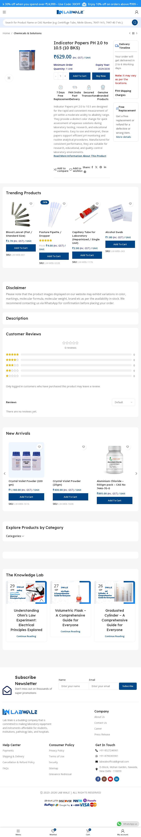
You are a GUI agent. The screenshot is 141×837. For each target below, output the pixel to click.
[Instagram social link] (104, 779)
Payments (8, 750)
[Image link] (20, 711)
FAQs (6, 768)
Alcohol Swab (114, 232)
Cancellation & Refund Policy (19, 762)
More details (123, 137)
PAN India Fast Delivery (74, 96)
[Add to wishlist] (31, 204)
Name (62, 679)
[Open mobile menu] (4, 12)
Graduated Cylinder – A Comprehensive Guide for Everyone (115, 620)
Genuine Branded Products (102, 96)
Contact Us (100, 722)
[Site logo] (70, 11)
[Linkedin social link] (105, 167)
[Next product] (136, 33)
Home (6, 33)
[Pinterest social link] (101, 167)
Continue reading (26, 636)
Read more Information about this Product (80, 155)
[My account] (136, 12)
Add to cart (79, 75)
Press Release (102, 734)
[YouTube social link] (110, 779)
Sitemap (53, 768)
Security (53, 762)
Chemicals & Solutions (28, 33)
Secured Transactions (90, 94)
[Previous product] (130, 33)
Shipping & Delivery (13, 756)
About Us (99, 716)
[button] (21, 248)
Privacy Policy (56, 750)
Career (98, 728)
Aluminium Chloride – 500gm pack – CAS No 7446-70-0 (111, 484)
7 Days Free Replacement (62, 96)
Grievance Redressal (60, 774)
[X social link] (96, 167)
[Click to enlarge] (9, 78)
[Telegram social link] (85, 172)
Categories (13, 536)
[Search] (135, 22)
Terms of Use (56, 756)
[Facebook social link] (92, 167)
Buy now (101, 75)
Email (92, 679)
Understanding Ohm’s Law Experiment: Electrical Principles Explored (26, 620)
